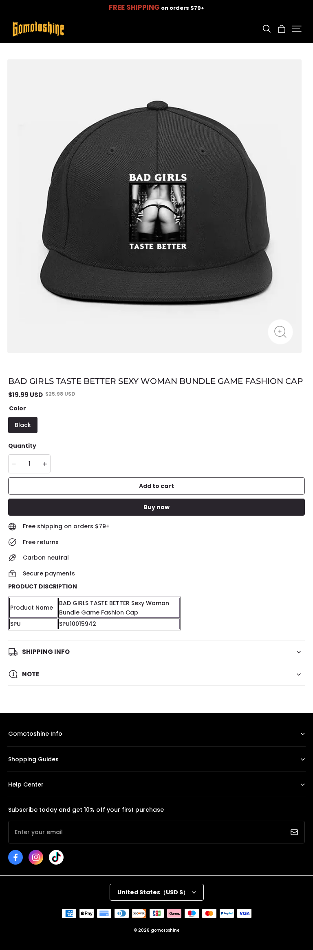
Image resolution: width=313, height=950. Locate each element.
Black (23, 425)
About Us (19, 746)
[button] (266, 29)
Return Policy (24, 771)
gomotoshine (165, 930)
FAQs (14, 796)
